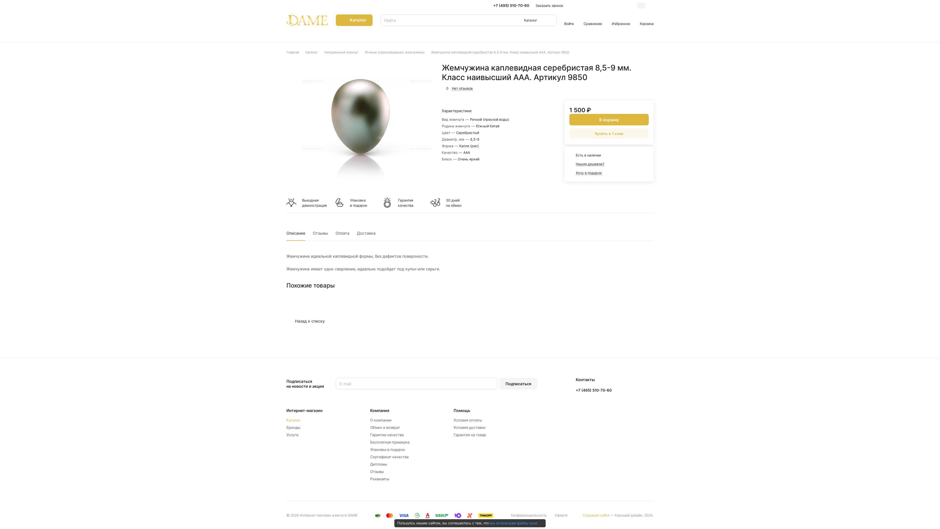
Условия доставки (469, 427)
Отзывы (320, 233)
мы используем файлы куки (513, 523)
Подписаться (518, 383)
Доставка (366, 233)
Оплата (342, 233)
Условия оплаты (468, 420)
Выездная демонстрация (314, 202)
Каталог (293, 420)
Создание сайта (596, 515)
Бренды (293, 427)
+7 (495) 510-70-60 (511, 5)
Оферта (561, 515)
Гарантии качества (387, 435)
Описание (295, 233)
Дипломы (378, 464)
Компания (379, 410)
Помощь (462, 410)
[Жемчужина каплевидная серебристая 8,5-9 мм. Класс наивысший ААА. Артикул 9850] (360, 126)
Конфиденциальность (529, 515)
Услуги (292, 435)
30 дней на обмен (453, 202)
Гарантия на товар (470, 435)
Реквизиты (379, 479)
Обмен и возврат (385, 427)
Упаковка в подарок (358, 202)
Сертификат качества (389, 457)
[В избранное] (627, 88)
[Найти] (550, 20)
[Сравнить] (638, 88)
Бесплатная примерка (390, 442)
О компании (380, 420)
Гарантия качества (405, 202)
